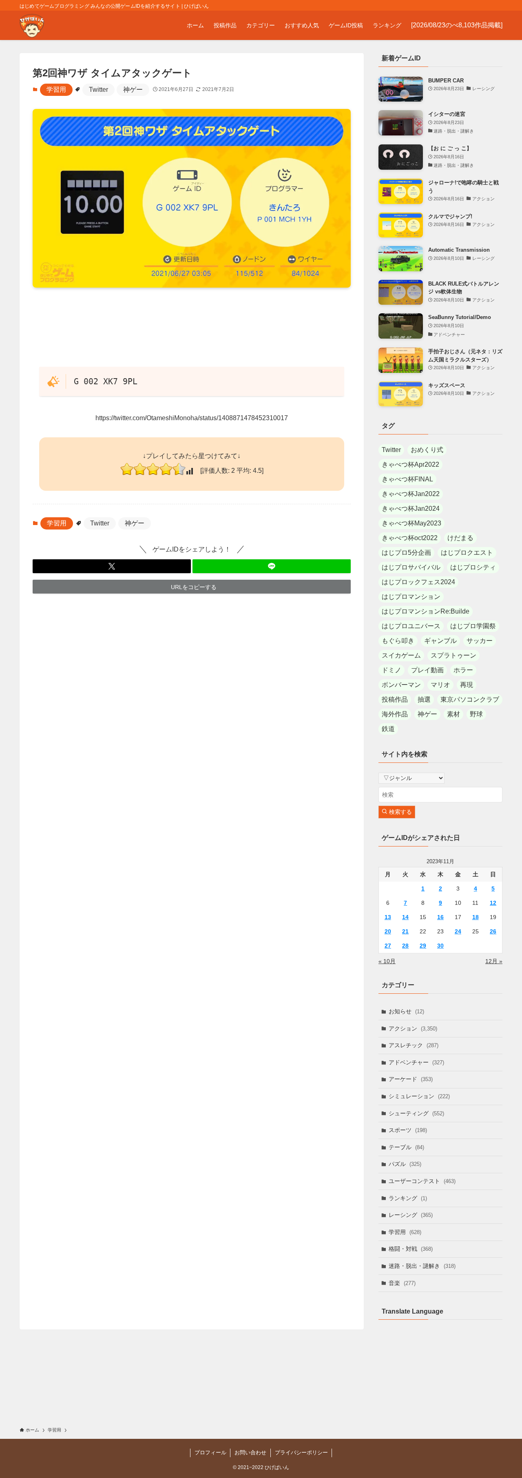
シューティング (416, 1113)
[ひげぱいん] (32, 25)
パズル (405, 1164)
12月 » (493, 961)
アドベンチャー (416, 1062)
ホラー (463, 670)
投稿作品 (395, 699)
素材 (453, 714)
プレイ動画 (427, 670)
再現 (466, 684)
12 (493, 903)
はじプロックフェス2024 (418, 581)
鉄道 (388, 728)
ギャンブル (440, 640)
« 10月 (387, 961)
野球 (476, 714)
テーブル (406, 1147)
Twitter (98, 89)
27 (388, 945)
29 (423, 945)
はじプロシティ (473, 567)
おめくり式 (427, 449)
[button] (112, 566)
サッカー (480, 640)
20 (388, 931)
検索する (399, 812)
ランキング (408, 1198)
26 (493, 931)
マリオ (440, 684)
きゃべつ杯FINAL (407, 479)
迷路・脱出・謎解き (422, 1266)
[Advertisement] (192, 326)
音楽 (402, 1283)
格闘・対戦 (411, 1248)
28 (405, 945)
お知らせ (406, 1011)
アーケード (411, 1079)
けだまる (460, 537)
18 (475, 917)
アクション (413, 1028)
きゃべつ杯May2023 (411, 523)
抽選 (424, 699)
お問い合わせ (250, 1452)
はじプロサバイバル (411, 567)
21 (405, 931)
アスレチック (413, 1045)
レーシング (411, 1215)
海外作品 (395, 714)
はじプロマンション (411, 596)
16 (440, 917)
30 (440, 945)
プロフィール (210, 1452)
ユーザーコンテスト (422, 1181)
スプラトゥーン (453, 655)
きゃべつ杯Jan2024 (411, 508)
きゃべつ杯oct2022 (410, 537)
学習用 (56, 89)
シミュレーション (419, 1096)
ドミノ (391, 670)
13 (388, 917)
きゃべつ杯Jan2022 (411, 493)
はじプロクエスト (467, 552)
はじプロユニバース (411, 626)
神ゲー (133, 89)
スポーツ (408, 1130)
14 (405, 917)
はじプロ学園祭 (473, 626)
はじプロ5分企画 (406, 552)
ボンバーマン (401, 684)
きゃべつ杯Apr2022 (410, 464)
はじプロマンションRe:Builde (425, 611)
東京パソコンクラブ (469, 699)
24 (458, 931)
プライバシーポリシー (301, 1452)
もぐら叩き (398, 640)
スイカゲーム (401, 655)
